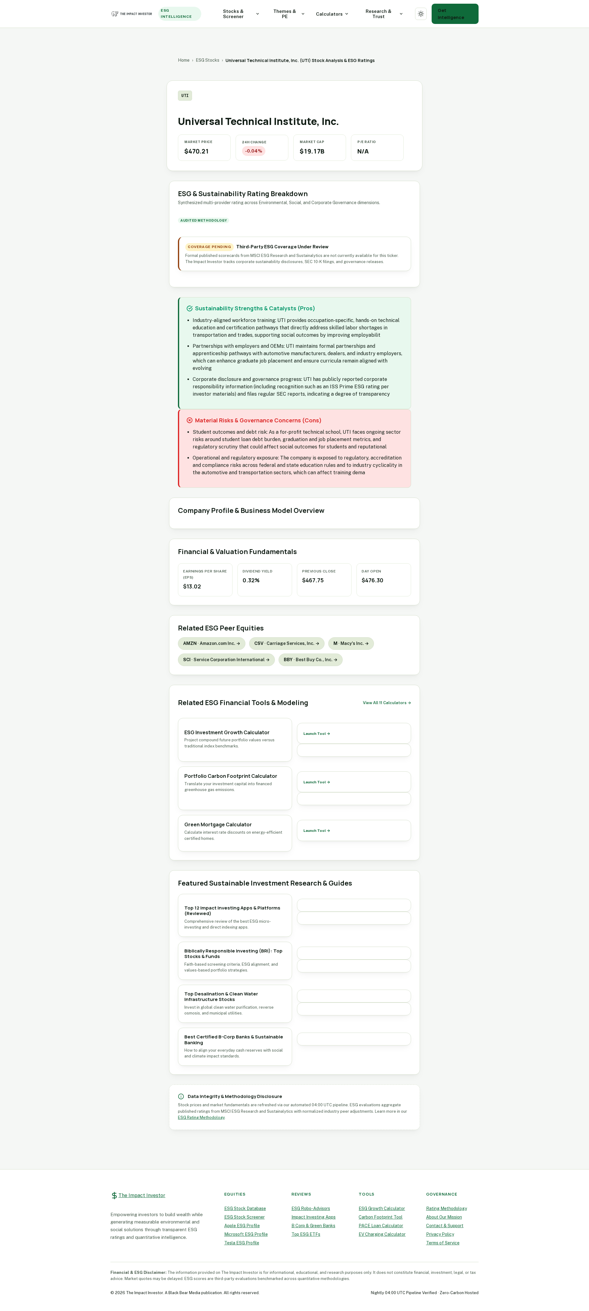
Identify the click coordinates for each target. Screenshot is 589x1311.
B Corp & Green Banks (313, 1225)
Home (184, 60)
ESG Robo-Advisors (310, 1208)
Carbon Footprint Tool (380, 1217)
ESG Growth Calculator (382, 1208)
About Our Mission (444, 1217)
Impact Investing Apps (313, 1217)
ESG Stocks (207, 60)
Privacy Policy (440, 1234)
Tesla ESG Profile (241, 1242)
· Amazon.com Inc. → (211, 643)
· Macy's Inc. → (351, 643)
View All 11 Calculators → (387, 702)
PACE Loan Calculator (381, 1225)
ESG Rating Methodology (201, 1117)
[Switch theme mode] (421, 14)
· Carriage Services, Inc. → (286, 643)
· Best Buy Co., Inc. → (310, 659)
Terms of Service (443, 1242)
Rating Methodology (446, 1208)
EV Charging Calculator (382, 1234)
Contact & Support (445, 1225)
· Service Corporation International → (226, 659)
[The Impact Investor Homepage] (132, 13)
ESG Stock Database (245, 1208)
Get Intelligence (451, 13)
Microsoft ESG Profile (246, 1234)
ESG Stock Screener (244, 1217)
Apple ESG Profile (242, 1225)
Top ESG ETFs (305, 1234)
